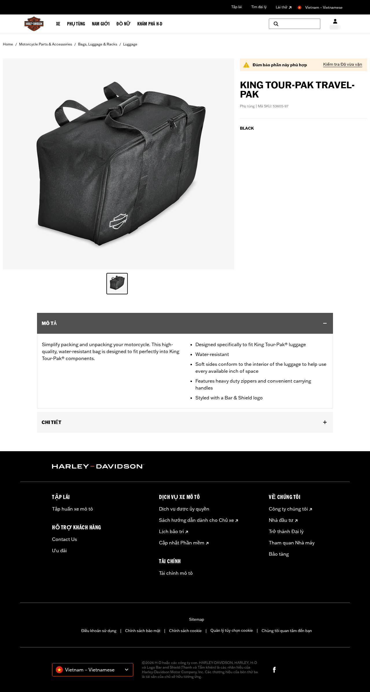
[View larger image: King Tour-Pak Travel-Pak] (118, 163)
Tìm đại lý (259, 7)
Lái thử (281, 7)
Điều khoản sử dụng (98, 630)
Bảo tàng (279, 554)
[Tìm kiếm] (294, 24)
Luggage (130, 44)
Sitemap (196, 619)
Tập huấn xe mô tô (72, 509)
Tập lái (236, 7)
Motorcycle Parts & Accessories (45, 44)
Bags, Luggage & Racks (97, 44)
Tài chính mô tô (176, 573)
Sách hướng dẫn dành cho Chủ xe (196, 520)
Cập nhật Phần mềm (181, 543)
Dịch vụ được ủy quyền (184, 509)
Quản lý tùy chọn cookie (231, 630)
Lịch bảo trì (171, 531)
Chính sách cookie (185, 630)
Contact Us (64, 539)
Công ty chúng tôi (288, 509)
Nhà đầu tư (281, 520)
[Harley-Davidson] (101, 466)
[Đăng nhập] (335, 24)
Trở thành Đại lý (286, 531)
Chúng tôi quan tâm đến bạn (287, 630)
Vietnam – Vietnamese (324, 7)
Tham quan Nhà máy (291, 543)
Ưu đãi (59, 550)
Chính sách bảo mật (142, 630)
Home (8, 44)
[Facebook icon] (274, 669)
